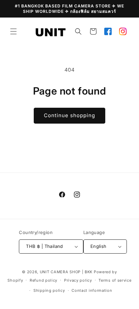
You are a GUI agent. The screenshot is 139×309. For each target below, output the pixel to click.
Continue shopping (69, 115)
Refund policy (43, 280)
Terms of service (115, 280)
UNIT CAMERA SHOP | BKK (66, 271)
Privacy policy (78, 280)
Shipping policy (49, 290)
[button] (13, 31)
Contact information (92, 290)
